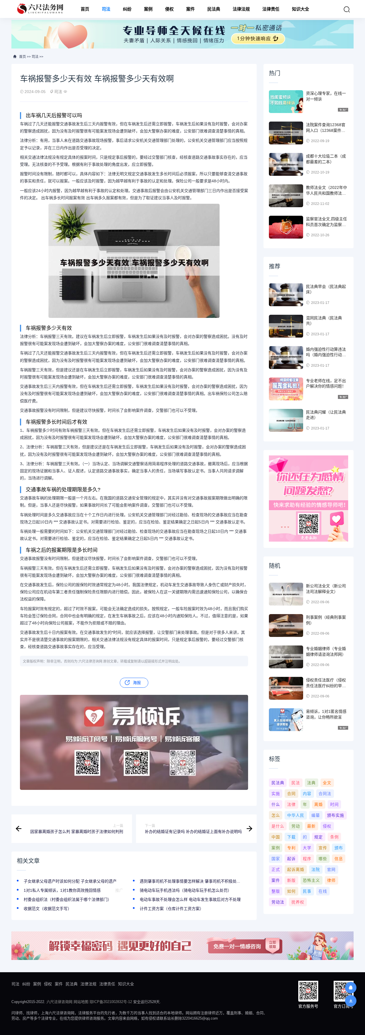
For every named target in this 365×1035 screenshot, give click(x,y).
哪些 (323, 858)
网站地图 (81, 1002)
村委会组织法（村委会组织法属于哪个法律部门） (67, 899)
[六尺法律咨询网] (40, 9)
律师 (331, 880)
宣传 (323, 848)
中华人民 (295, 815)
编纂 (315, 815)
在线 (323, 891)
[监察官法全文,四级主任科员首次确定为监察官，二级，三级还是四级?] (286, 227)
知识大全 (300, 9)
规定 (318, 837)
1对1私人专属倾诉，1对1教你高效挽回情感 (62, 890)
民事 (307, 891)
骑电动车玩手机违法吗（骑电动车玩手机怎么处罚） (186, 890)
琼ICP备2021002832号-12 (111, 1002)
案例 (148, 9)
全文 (327, 782)
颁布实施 (335, 815)
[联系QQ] (351, 987)
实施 (275, 793)
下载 (291, 837)
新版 (291, 880)
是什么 (277, 826)
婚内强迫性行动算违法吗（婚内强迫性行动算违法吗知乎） (326, 355)
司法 (106, 9)
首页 (85, 9)
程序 (307, 858)
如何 (291, 891)
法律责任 (270, 9)
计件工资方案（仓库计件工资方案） (172, 908)
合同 (291, 793)
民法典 (213, 9)
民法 (295, 782)
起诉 (291, 858)
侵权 (169, 9)
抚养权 (297, 902)
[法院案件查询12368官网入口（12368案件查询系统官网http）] (286, 133)
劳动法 (277, 902)
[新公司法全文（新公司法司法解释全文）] (286, 594)
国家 (275, 858)
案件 (190, 9)
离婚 (318, 804)
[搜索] (346, 9)
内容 (307, 793)
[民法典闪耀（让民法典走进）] (286, 420)
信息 (338, 858)
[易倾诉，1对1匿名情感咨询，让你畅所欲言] (286, 719)
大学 (307, 848)
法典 (311, 782)
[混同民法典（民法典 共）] (286, 326)
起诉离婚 (295, 869)
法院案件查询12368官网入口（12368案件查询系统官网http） (325, 130)
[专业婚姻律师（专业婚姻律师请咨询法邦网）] (286, 656)
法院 (315, 869)
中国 (275, 837)
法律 (291, 804)
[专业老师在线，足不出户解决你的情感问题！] (286, 389)
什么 (275, 804)
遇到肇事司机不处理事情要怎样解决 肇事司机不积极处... (190, 881)
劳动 (295, 826)
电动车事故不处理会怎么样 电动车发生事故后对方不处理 (190, 899)
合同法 (325, 793)
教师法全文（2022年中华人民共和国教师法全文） (326, 193)
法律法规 (241, 9)
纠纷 (127, 9)
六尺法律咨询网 (59, 1002)
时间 (334, 804)
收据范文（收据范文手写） (48, 908)
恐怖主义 (311, 880)
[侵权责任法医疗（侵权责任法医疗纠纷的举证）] (286, 688)
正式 (275, 869)
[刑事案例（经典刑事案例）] (286, 625)
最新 (311, 826)
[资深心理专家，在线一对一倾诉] (286, 101)
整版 (275, 891)
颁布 (338, 848)
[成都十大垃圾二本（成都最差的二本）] (286, 164)
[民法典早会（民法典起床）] (286, 294)
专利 (291, 848)
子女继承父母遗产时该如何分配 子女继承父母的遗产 (70, 881)
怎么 (275, 815)
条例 (334, 837)
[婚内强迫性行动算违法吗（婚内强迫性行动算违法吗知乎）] (286, 357)
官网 (331, 869)
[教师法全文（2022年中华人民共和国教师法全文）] (286, 195)
